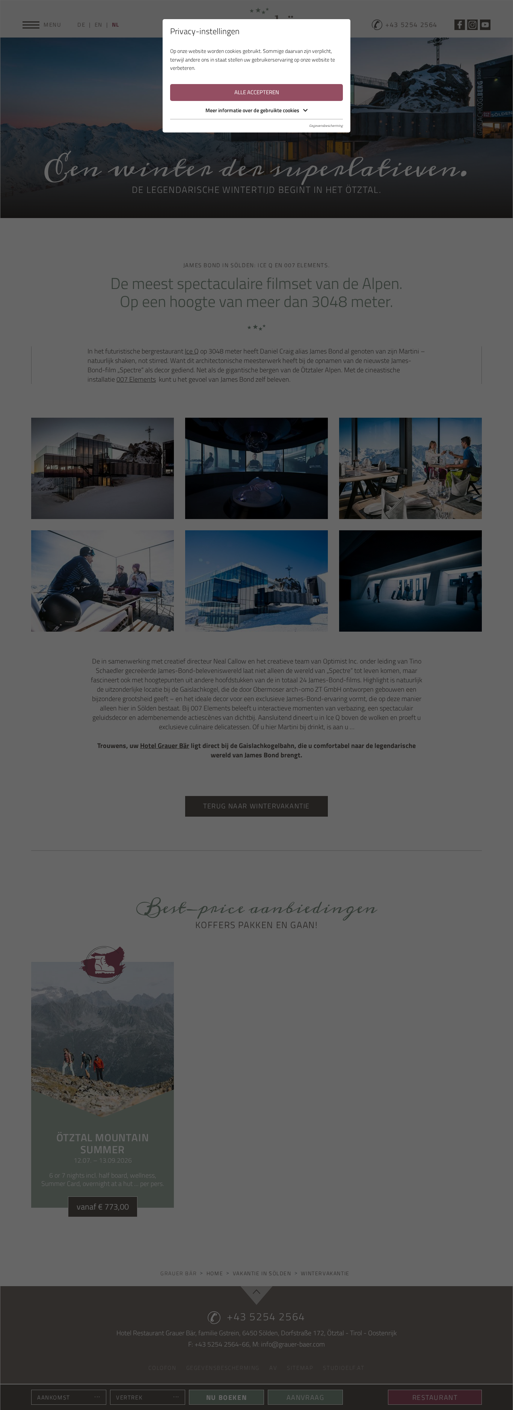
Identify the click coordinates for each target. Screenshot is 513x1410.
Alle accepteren (256, 92)
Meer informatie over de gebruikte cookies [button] (252, 110)
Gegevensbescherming (326, 125)
